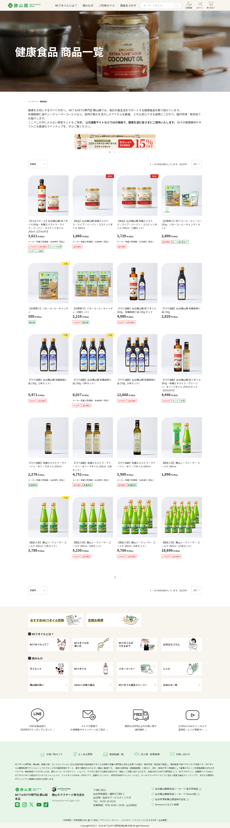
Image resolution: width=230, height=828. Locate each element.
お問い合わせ (183, 754)
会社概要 (162, 820)
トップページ (33, 101)
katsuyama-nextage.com (66, 800)
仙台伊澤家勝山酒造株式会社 (170, 799)
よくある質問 (85, 754)
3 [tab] (120, 152)
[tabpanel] (115, 142)
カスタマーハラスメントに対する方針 (139, 820)
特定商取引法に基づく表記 (86, 820)
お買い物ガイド (54, 754)
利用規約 (67, 820)
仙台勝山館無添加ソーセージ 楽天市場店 (176, 788)
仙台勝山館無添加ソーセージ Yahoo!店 (175, 794)
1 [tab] (110, 152)
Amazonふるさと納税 (167, 804)
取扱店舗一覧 (116, 754)
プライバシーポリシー (110, 820)
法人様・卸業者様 (150, 754)
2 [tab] (115, 152)
